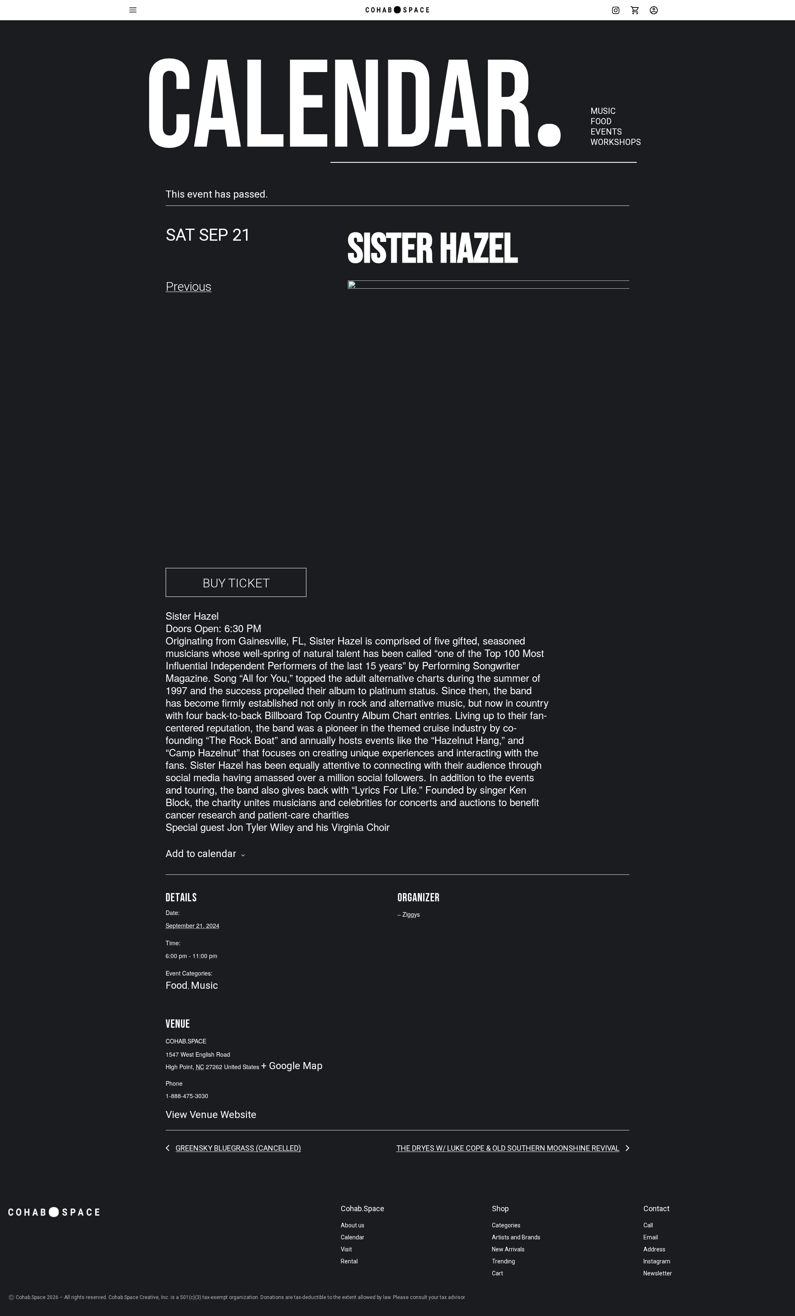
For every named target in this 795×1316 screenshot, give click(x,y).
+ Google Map (292, 1066)
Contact (656, 1208)
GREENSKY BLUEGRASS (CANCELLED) (238, 1148)
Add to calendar (201, 854)
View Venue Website (211, 1114)
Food (177, 985)
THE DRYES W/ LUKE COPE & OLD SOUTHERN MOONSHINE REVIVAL (507, 1148)
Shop (500, 1208)
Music (204, 985)
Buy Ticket (236, 583)
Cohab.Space (362, 1208)
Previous (189, 286)
